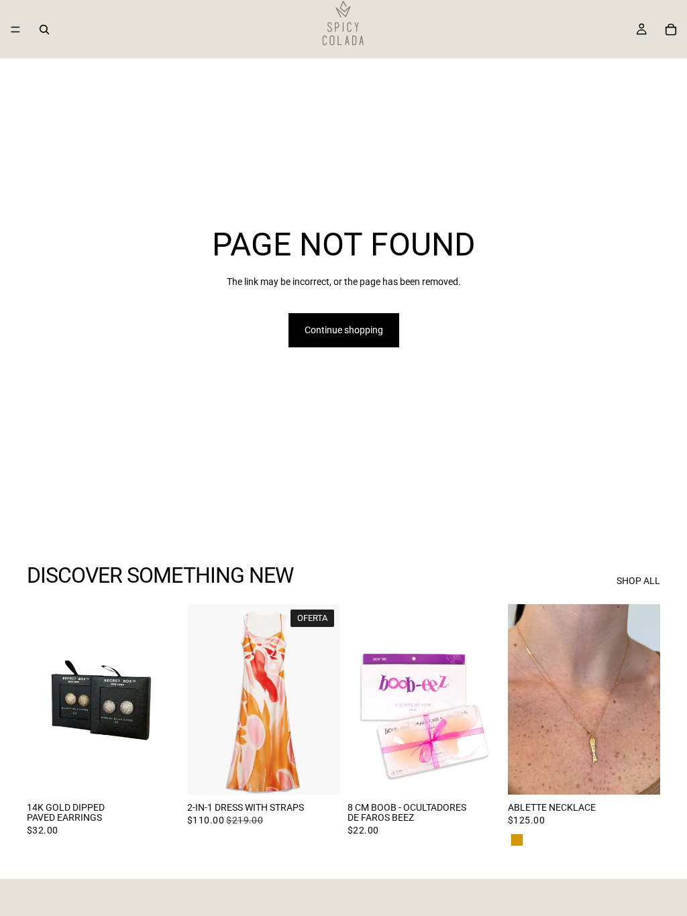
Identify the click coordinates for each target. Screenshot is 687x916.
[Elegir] (158, 774)
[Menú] (15, 29)
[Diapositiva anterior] (41, 699)
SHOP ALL (638, 580)
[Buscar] (44, 29)
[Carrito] (671, 29)
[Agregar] (479, 774)
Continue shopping (344, 330)
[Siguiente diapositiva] (164, 699)
